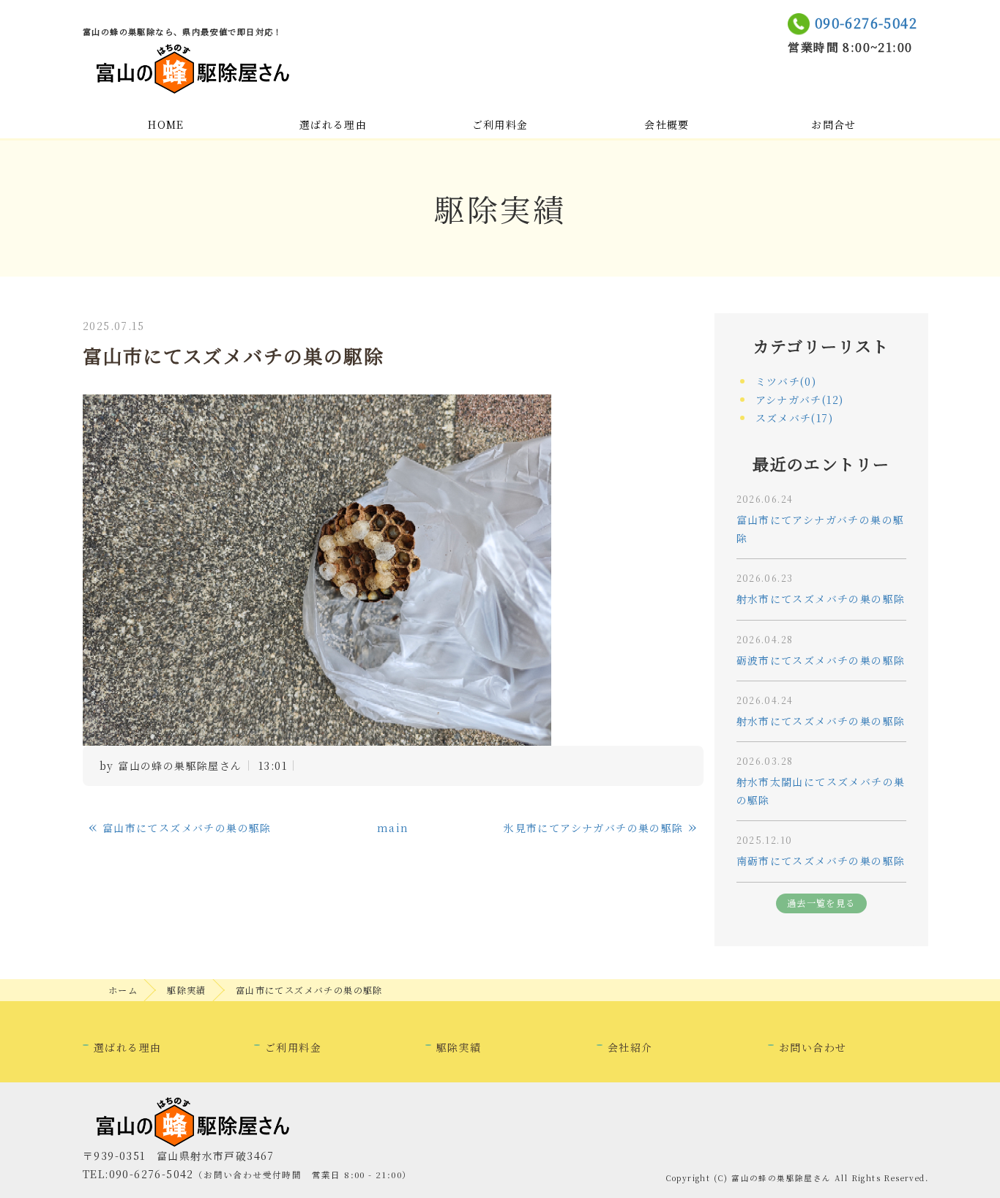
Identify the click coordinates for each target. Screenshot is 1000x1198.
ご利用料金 (500, 124)
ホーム (123, 990)
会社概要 (667, 124)
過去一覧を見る (821, 903)
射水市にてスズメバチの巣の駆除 (821, 598)
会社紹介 (630, 1047)
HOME (166, 124)
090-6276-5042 (866, 22)
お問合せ (834, 124)
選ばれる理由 (333, 124)
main (393, 827)
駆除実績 (186, 990)
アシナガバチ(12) (799, 399)
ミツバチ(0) (786, 381)
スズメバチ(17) (794, 418)
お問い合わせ (812, 1047)
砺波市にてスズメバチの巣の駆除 (821, 660)
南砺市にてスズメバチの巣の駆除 (821, 860)
